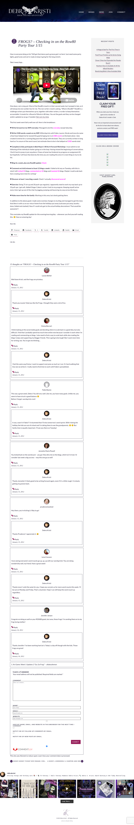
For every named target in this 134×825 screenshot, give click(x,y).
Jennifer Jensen (46, 616)
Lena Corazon (47, 557)
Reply (16, 285)
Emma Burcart (46, 326)
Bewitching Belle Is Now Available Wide (108, 71)
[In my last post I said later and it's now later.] (67, 789)
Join (111, 12)
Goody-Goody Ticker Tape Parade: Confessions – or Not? (29, 761)
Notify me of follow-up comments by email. (32, 731)
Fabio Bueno (46, 390)
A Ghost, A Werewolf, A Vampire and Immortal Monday (64, 761)
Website (16, 716)
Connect (121, 12)
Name (15, 705)
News (101, 12)
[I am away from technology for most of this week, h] (28, 789)
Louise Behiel (47, 276)
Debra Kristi (46, 299)
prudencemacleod (46, 507)
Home (81, 12)
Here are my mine (42, 117)
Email (15, 711)
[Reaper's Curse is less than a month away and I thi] (86, 789)
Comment (17, 680)
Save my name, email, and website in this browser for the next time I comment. (43, 725)
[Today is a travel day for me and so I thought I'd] (48, 789)
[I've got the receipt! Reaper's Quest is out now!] (9, 789)
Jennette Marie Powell (47, 451)
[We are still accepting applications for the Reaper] (105, 789)
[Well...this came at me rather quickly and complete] (125, 789)
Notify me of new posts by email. (27, 736)
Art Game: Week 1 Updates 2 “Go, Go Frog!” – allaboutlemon (35, 665)
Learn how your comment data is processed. (54, 756)
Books (91, 12)
